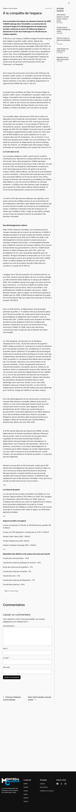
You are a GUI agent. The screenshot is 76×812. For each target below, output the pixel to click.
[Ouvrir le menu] (69, 3)
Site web (6, 667)
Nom (5, 648)
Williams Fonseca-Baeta (10, 8)
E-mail (6, 658)
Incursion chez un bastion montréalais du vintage (63, 29)
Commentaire (9, 626)
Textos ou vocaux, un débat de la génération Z (63, 40)
